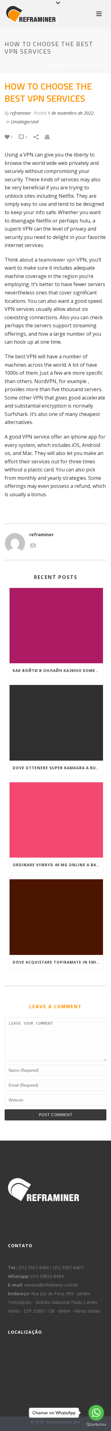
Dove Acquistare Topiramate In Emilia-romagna (58, 962)
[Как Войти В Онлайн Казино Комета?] (56, 626)
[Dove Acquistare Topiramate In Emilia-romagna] (56, 917)
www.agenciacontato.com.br (55, 1426)
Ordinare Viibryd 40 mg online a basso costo (58, 865)
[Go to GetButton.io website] (96, 1425)
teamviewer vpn (57, 259)
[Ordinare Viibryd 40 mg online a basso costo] (56, 820)
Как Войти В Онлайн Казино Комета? (58, 670)
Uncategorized (33, 64)
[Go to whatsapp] (96, 1412)
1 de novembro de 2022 (71, 113)
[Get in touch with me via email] (33, 546)
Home (10, 64)
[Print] (50, 136)
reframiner (20, 113)
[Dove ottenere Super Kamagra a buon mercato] (56, 723)
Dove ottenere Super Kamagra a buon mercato (58, 768)
